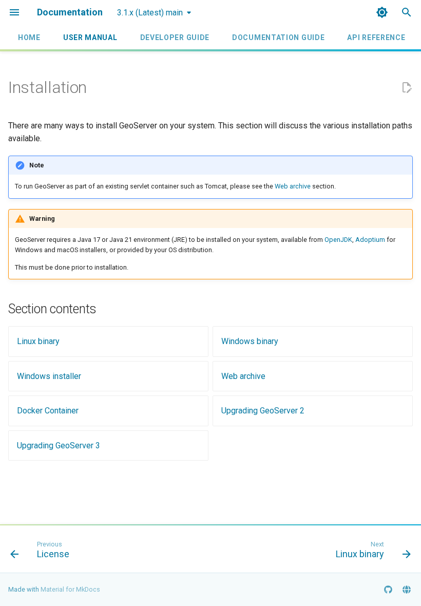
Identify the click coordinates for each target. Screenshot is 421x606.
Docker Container (48, 410)
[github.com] (388, 589)
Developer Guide (174, 37)
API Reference (376, 37)
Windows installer (49, 376)
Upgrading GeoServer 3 (58, 445)
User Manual (90, 37)
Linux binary (38, 341)
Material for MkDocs (70, 589)
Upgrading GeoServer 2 (262, 410)
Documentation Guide (278, 37)
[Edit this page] (406, 87)
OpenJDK (338, 239)
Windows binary (249, 341)
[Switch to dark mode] (382, 12)
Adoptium (370, 239)
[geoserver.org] (406, 589)
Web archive (293, 186)
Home (29, 37)
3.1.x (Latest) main (150, 12)
